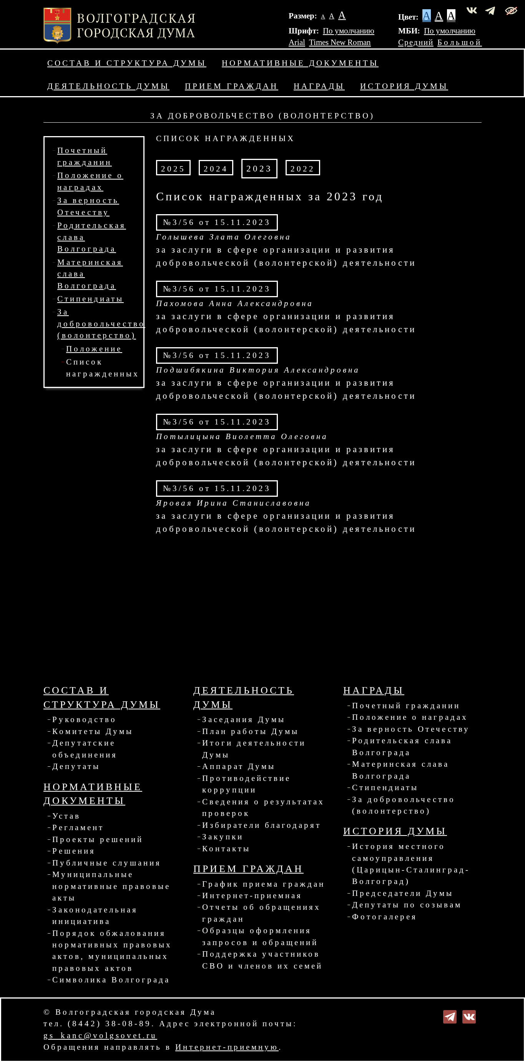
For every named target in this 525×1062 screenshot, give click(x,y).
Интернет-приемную (227, 1047)
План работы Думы (250, 731)
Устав (66, 816)
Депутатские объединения (85, 748)
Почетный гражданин (406, 705)
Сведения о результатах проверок (263, 807)
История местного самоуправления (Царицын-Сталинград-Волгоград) (411, 864)
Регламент (78, 827)
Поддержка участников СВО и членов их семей (262, 959)
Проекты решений (97, 839)
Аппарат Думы (239, 766)
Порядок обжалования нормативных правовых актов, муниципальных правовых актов (112, 951)
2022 (303, 168)
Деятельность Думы (108, 86)
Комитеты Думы (92, 731)
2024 (216, 168)
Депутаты (76, 766)
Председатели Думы (403, 893)
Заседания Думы (244, 719)
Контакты (226, 848)
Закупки (223, 836)
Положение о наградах (410, 717)
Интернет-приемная (252, 895)
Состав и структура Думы (126, 63)
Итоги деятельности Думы (254, 748)
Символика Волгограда (111, 979)
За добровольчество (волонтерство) (101, 323)
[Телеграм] (450, 1015)
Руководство (84, 719)
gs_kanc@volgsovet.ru (100, 1035)
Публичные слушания (106, 862)
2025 (173, 168)
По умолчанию (348, 30)
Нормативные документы (300, 63)
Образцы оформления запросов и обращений (260, 936)
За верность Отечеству (411, 729)
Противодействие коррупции (246, 784)
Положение (94, 348)
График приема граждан (263, 884)
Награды (319, 86)
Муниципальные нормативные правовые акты (111, 886)
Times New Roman (340, 42)
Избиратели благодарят (261, 825)
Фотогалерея (384, 916)
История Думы (404, 86)
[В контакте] (469, 1015)
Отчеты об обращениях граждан (261, 912)
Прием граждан (231, 86)
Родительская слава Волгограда (402, 746)
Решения (74, 851)
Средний (416, 42)
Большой (459, 42)
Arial (297, 42)
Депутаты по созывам (407, 904)
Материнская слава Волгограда (400, 769)
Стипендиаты (90, 298)
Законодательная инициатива (95, 915)
